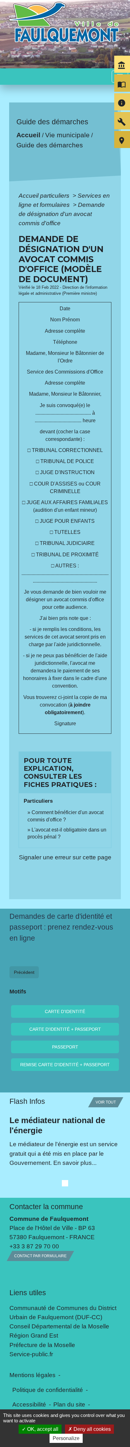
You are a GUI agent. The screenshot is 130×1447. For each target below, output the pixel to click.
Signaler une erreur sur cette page (65, 857)
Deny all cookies (91, 1429)
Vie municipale (67, 135)
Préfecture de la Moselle (42, 1344)
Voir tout (106, 1102)
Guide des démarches (49, 145)
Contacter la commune (46, 1207)
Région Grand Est (33, 1335)
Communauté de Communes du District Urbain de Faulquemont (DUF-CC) (62, 1312)
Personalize (66, 1438)
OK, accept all (42, 1429)
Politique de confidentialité (47, 1389)
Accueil (28, 135)
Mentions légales (32, 1374)
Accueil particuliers (45, 195)
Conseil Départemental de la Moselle (59, 1326)
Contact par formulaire (40, 1256)
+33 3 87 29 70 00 (34, 1246)
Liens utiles (27, 1293)
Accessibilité (29, 1404)
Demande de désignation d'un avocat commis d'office (62, 213)
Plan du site (69, 1404)
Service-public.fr (31, 1354)
